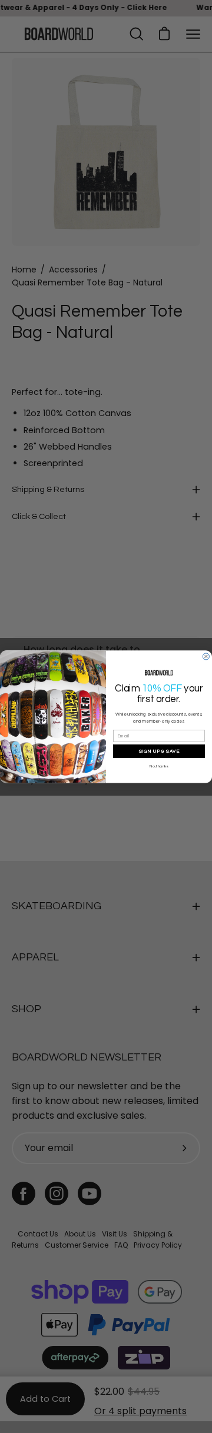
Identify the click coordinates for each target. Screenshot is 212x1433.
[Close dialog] (206, 656)
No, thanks (159, 765)
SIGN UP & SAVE (159, 750)
